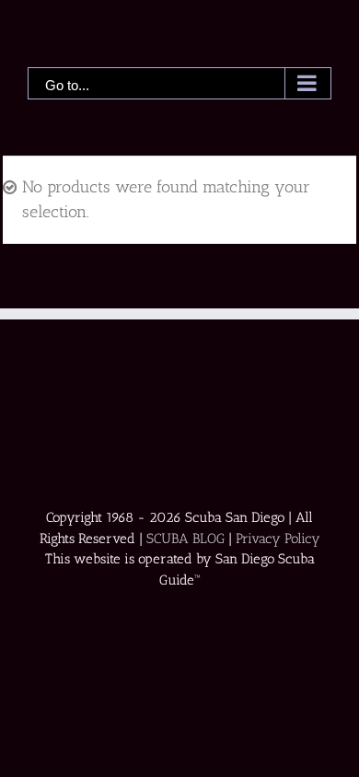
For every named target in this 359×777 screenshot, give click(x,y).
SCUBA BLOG (185, 538)
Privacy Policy (278, 538)
